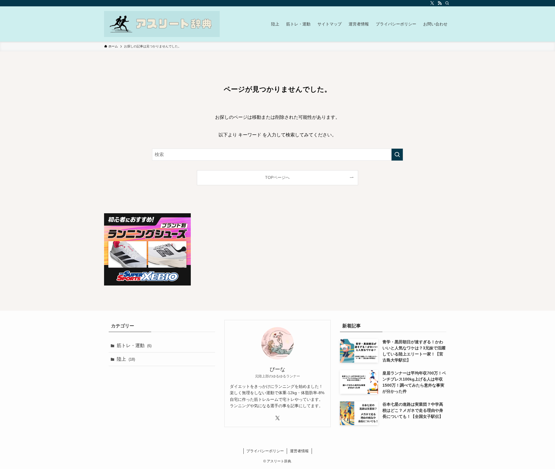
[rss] (439, 3)
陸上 (126, 359)
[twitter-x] (432, 3)
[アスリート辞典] (162, 24)
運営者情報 (299, 451)
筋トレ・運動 (134, 345)
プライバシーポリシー (265, 451)
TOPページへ (277, 177)
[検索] (447, 3)
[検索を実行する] (397, 155)
